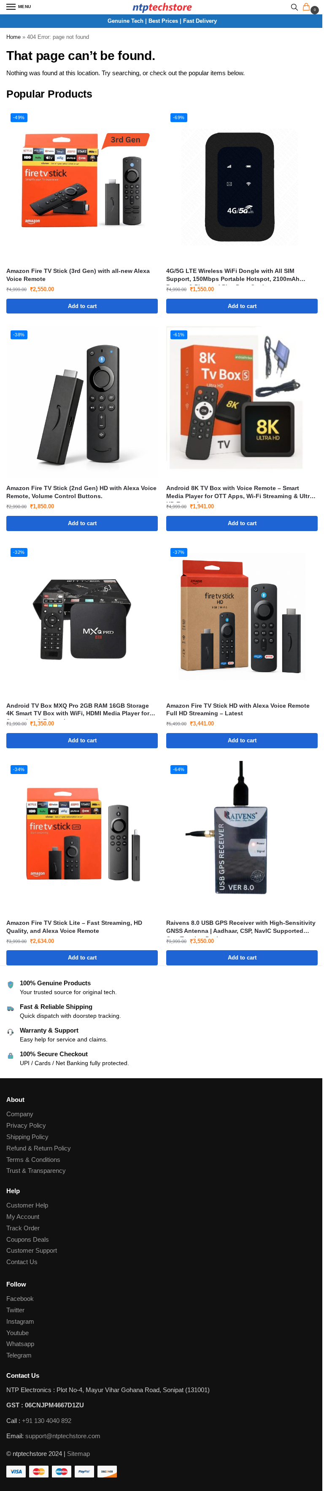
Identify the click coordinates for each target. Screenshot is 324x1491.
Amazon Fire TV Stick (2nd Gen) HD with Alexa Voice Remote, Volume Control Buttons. (81, 492)
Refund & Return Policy (38, 1148)
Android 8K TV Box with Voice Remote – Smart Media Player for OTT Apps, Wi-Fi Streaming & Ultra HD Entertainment (239, 493)
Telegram (19, 1355)
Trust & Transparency (36, 1170)
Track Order (23, 1228)
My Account (22, 1216)
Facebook (20, 1298)
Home (13, 37)
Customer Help (27, 1205)
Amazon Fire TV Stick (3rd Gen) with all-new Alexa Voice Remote (78, 275)
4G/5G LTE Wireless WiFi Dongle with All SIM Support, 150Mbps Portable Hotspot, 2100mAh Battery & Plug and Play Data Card (233, 275)
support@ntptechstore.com (62, 1436)
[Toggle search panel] (294, 7)
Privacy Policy (26, 1125)
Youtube (17, 1333)
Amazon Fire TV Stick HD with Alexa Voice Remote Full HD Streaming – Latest (238, 710)
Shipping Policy (27, 1137)
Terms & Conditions (33, 1159)
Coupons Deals (28, 1239)
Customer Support (31, 1250)
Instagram (20, 1321)
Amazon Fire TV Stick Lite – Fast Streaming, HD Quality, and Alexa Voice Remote (74, 927)
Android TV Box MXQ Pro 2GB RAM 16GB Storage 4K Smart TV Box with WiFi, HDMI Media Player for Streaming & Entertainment (77, 710)
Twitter (15, 1310)
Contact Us (22, 1262)
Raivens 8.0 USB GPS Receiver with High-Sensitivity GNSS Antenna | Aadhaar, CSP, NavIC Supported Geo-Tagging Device (241, 927)
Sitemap (78, 1453)
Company (19, 1114)
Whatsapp (20, 1344)
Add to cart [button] (82, 306)
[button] (308, 7)
